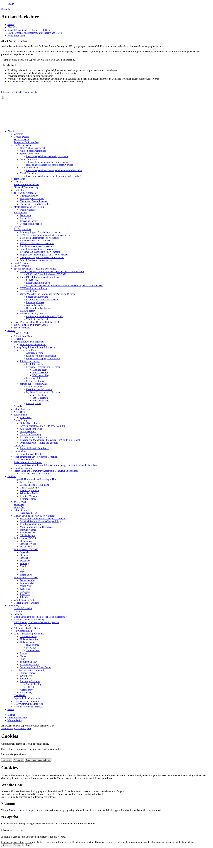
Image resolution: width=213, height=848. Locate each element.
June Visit (25, 594)
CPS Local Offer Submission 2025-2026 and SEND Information (52, 271)
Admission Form (34, 353)
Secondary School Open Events (35, 667)
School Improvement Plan (33, 344)
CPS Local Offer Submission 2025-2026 (46, 274)
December (25, 560)
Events (23, 653)
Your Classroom (40, 372)
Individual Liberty (29, 221)
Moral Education (28, 173)
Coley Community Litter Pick (28, 703)
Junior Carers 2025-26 (25, 538)
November (25, 557)
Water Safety (26, 689)
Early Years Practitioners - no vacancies (39, 237)
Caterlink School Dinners (26, 602)
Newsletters (19, 412)
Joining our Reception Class (34, 383)
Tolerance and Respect (31, 223)
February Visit (27, 583)
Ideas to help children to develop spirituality (47, 156)
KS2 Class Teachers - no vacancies (37, 243)
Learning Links (33, 378)
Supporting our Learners (32, 198)
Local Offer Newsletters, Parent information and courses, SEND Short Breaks (64, 285)
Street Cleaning (33, 684)
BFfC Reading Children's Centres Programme (36, 622)
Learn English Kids (29, 490)
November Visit (28, 543)
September (25, 552)
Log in (10, 3)
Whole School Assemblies (33, 150)
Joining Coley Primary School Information (35, 347)
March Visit (25, 586)
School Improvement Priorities (29, 341)
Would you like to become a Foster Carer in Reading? (40, 616)
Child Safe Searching (30, 434)
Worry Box (19, 507)
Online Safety (20, 420)
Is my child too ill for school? (34, 448)
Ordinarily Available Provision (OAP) (44, 316)
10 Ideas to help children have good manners (48, 162)
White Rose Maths (29, 493)
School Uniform (22, 409)
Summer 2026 (33, 650)
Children (11, 476)
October (24, 555)
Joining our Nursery (30, 361)
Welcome (18, 134)
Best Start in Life (22, 625)
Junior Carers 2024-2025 (26, 549)
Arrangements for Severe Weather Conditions (36, 456)
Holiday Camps (27, 642)
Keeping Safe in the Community (30, 670)
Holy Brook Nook (23, 630)
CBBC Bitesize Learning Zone (35, 485)
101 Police (31, 687)
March (23, 566)
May (22, 572)
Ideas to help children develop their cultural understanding (54, 170)
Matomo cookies (17, 810)
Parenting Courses (35, 302)
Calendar (18, 406)
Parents (11, 330)
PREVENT (25, 417)
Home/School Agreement (32, 148)
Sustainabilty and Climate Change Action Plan (42, 518)
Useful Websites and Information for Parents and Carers (34, 33)
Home (10, 24)
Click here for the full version (34, 473)
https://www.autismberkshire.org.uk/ (19, 92)
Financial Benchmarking (26, 187)
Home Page (7, 9)
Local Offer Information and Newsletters (40, 277)
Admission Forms (28, 350)
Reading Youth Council (31, 524)
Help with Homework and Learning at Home (36, 479)
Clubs (23, 656)
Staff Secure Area (22, 327)
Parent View (20, 451)
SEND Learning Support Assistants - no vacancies (45, 235)
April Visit (25, 588)
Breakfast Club (21, 333)
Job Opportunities (22, 229)
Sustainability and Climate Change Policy (40, 521)
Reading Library (28, 499)
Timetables (19, 504)
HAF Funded (32, 645)
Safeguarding (20, 414)
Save (28, 845)
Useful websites (28, 209)
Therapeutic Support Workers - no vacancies (42, 257)
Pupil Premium (21, 263)
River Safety (26, 675)
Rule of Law (26, 218)
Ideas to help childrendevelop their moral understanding (53, 176)
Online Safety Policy (30, 423)
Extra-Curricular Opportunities (29, 633)
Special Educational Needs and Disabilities (28, 30)
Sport (22, 659)
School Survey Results (31, 454)
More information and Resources (36, 527)
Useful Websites (28, 431)
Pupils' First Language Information (43, 358)
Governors (19, 611)
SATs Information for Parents (28, 462)
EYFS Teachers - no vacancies (35, 240)
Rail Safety (25, 678)
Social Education (28, 159)
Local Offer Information (38, 282)
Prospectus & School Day (26, 142)
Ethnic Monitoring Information (41, 355)
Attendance (19, 445)
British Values (20, 212)
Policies (17, 226)
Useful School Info (35, 364)
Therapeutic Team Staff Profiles (35, 204)
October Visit (26, 541)
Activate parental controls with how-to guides (42, 426)
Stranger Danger (28, 673)
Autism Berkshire (16, 35)
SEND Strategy (27, 310)
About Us (12, 27)
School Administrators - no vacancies (38, 249)
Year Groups (20, 501)
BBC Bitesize (27, 482)
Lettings (18, 614)
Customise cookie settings (38, 760)
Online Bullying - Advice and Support (39, 442)
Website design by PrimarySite (16, 728)
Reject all (6, 760)
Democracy (25, 215)
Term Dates (19, 178)
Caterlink (18, 339)
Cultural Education (29, 167)
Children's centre (28, 636)
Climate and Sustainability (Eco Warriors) (34, 515)
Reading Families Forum (38, 308)
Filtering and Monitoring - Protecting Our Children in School (50, 440)
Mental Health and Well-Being (29, 207)
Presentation (26, 574)
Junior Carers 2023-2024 (26, 577)
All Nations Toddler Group (27, 628)
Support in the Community (27, 698)
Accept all (18, 760)
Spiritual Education (29, 153)
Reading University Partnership (29, 619)
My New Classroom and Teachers (43, 367)
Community (13, 605)
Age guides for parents (31, 428)
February (24, 563)
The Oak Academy (29, 487)
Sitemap (11, 714)
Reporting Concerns (30, 681)
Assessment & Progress (25, 459)
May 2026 (31, 647)
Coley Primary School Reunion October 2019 (36, 322)
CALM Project (27, 535)
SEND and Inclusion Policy (33, 288)
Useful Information (23, 608)
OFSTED (18, 181)
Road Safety (26, 692)
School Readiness (35, 381)
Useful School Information (39, 389)
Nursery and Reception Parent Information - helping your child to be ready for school (55, 465)
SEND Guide (33, 280)
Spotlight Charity (28, 661)
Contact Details (21, 136)
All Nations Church (29, 664)
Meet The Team (21, 139)
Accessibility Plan (29, 291)
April (22, 569)
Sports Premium (21, 266)
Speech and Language (37, 296)
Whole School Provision (38, 319)
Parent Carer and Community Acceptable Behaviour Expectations (46, 470)
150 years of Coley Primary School (31, 324)
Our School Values (23, 145)
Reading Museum (28, 496)
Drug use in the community (27, 701)
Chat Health (20, 695)
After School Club (23, 336)
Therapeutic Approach (25, 193)
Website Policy (14, 720)
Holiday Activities (29, 639)
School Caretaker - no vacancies (36, 260)
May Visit (25, 591)
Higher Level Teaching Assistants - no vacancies (44, 254)
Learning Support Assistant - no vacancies (40, 232)
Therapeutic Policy (29, 195)
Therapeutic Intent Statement (34, 201)
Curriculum (19, 190)
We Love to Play (40, 375)
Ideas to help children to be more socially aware (49, 164)
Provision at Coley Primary (33, 313)
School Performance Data (26, 184)
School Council (21, 510)
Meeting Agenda (28, 529)
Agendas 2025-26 (29, 513)
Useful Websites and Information (42, 299)
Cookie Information (17, 717)
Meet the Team (39, 369)
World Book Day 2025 (25, 600)
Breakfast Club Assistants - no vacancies (40, 251)
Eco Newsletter (27, 532)
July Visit (24, 597)
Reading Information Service (28, 706)
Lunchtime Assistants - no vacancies (38, 246)
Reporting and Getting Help (33, 437)
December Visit (27, 546)
